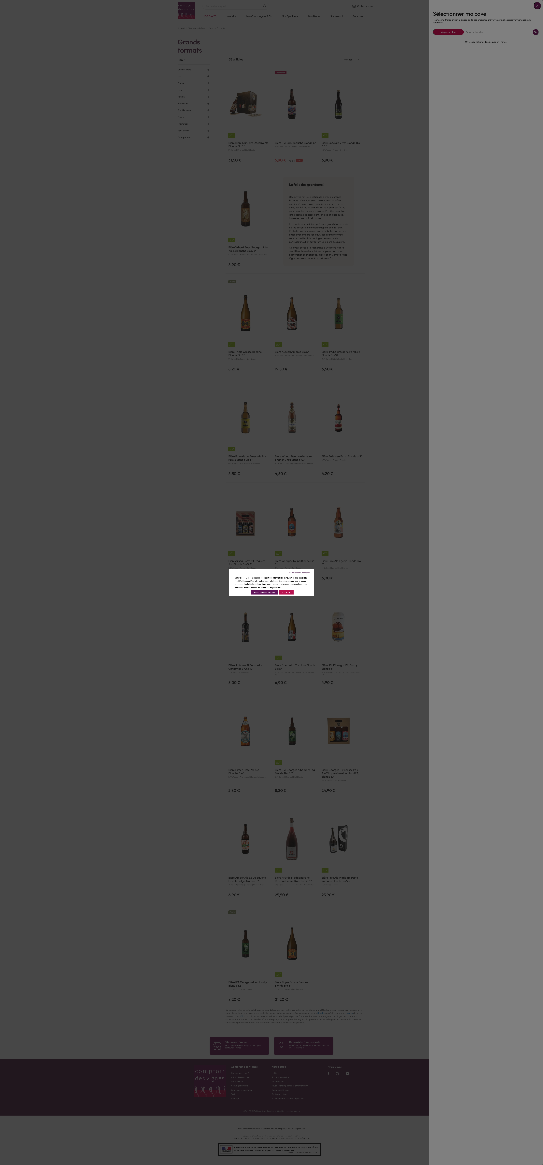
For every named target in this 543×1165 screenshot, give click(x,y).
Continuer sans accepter (299, 572)
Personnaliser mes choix (264, 592)
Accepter (286, 592)
